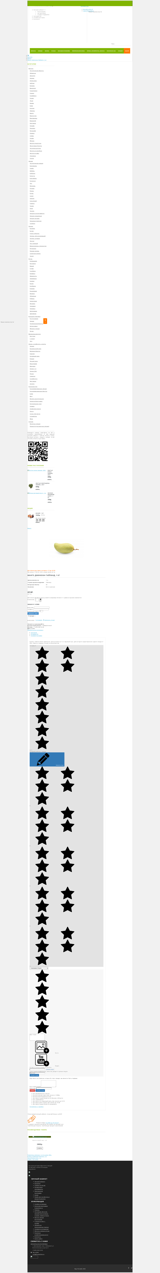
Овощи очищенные (36, 216)
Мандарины (33, 118)
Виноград (33, 88)
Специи (120, 50)
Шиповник (33, 313)
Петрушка (33, 248)
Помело (32, 133)
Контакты (38, 1237)
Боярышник (33, 261)
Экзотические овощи (36, 163)
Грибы (32, 168)
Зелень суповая (35, 238)
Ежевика (32, 273)
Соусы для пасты (35, 414)
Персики (32, 128)
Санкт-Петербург (88, 11)
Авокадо (32, 75)
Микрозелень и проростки (38, 246)
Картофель (33, 178)
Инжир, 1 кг (40, 513)
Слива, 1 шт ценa (33, 1159)
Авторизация (42, 13)
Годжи (32, 268)
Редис (32, 193)
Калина (32, 281)
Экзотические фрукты (37, 70)
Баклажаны (33, 166)
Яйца (31, 419)
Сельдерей (33, 201)
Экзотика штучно (35, 148)
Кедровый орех (35, 356)
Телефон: (30, 609)
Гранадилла (33, 91)
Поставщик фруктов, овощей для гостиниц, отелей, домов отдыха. (42, 1213)
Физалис (32, 303)
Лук (31, 183)
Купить (50, 479)
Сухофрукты (33, 379)
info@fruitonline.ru (38, 1254)
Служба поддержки (43, 14)
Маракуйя (33, 121)
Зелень (47, 50)
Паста (32, 411)
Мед (31, 396)
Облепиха (33, 296)
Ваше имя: (31, 607)
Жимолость (33, 276)
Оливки (32, 406)
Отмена (32, 1090)
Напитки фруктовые (36, 401)
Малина (32, 293)
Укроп (32, 256)
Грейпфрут (33, 96)
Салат (32, 196)
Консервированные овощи (38, 389)
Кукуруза (33, 181)
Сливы (32, 136)
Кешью (32, 358)
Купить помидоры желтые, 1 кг (37, 1156)
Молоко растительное (37, 399)
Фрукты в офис (34, 153)
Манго (32, 113)
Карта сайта (38, 1238)
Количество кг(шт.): (33, 611)
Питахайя (33, 131)
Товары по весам (40, 1185)
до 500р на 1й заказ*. (52, 1122)
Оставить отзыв (34, 1075)
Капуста (32, 176)
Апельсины (33, 80)
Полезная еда (111, 50)
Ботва (32, 231)
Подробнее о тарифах (37, 1106)
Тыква (32, 206)
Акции (127, 50)
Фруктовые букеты (36, 146)
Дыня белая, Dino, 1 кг (34, 1158)
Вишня (32, 266)
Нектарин (33, 123)
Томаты (32, 203)
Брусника (33, 263)
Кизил (32, 283)
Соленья (32, 223)
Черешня (33, 306)
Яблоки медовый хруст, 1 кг (51, 495)
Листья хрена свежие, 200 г (50, 473)
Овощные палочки (35, 221)
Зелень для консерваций (38, 236)
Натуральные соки (36, 404)
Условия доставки (36, 635)
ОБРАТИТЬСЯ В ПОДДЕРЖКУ (39, 1244)
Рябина (32, 298)
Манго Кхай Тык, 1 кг (39, 1140)
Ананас (32, 78)
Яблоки (32, 141)
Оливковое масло (35, 409)
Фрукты (33, 50)
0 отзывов (39, 620)
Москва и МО (87, 9)
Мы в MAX (32, 628)
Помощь (37, 1210)
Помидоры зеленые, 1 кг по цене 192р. (40, 1155)
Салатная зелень (35, 253)
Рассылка (37, 1183)
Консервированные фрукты (38, 391)
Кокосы (32, 108)
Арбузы (32, 83)
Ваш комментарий (35, 1086)
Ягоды (53, 50)
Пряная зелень (34, 251)
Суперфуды (33, 416)
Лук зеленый (34, 243)
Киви (31, 106)
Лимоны (32, 111)
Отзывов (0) (34, 634)
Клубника (33, 286)
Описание (34, 632)
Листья (32, 241)
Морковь (32, 186)
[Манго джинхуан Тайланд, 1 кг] (66, 567)
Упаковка (33, 156)
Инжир (32, 103)
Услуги (32, 158)
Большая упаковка (64, 50)
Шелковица (33, 311)
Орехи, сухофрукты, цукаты (95, 50)
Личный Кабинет (40, 1181)
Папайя (32, 126)
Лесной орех (34, 361)
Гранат (32, 93)
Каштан (32, 353)
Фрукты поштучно (35, 143)
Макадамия (33, 364)
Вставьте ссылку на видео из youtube (41, 1067)
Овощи (40, 50)
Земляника (33, 278)
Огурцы (32, 188)
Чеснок (32, 211)
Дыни (31, 101)
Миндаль (32, 366)
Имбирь (32, 171)
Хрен (31, 208)
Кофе (31, 394)
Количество (31, 599)
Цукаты (32, 384)
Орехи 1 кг (33, 369)
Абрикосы (33, 73)
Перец (32, 191)
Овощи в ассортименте (37, 213)
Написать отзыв (49, 620)
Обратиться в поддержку (35, 630)
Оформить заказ (33, 613)
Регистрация (41, 11)
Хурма (32, 138)
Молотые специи (35, 424)
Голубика (33, 271)
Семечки (32, 376)
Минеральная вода (78, 50)
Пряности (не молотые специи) (39, 426)
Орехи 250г (33, 371)
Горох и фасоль (34, 233)
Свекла (32, 198)
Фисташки (33, 381)
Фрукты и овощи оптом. (42, 1231)
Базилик (32, 228)
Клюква (32, 288)
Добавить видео (50, 1069)
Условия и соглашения (42, 1229)
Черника (32, 308)
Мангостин (33, 116)
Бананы (32, 85)
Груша (32, 98)
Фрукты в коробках (36, 151)
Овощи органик (35, 218)
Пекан (32, 374)
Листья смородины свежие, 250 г (43, 483)
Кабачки (32, 173)
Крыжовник (33, 291)
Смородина (33, 301)
